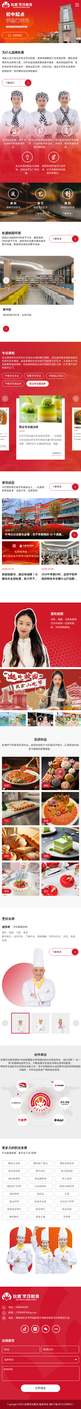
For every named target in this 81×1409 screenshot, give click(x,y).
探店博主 (40, 1209)
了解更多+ (13, 213)
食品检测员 (14, 1178)
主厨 (66, 1194)
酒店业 (40, 1194)
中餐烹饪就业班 (13, 383)
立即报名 (40, 1388)
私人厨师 (67, 1178)
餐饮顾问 (14, 1216)
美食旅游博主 (14, 1209)
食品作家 (67, 1209)
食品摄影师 (40, 1178)
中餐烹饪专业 (12, 375)
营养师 (66, 1216)
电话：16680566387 (18, 1307)
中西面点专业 (56, 375)
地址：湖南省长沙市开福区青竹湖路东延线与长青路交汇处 (39, 1317)
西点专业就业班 (37, 383)
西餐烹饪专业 (34, 375)
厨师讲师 (14, 1194)
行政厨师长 (40, 1186)
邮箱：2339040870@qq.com (22, 1312)
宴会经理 (14, 1201)
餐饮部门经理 (14, 1186)
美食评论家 (40, 1201)
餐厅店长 (40, 1171)
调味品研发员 (67, 1163)
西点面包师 (67, 1171)
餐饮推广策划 (40, 1163)
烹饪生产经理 (67, 1201)
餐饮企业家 (14, 1163)
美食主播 (40, 1216)
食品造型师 (14, 1171)
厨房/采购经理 (66, 1186)
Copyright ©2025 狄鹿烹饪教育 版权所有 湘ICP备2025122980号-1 (40, 1404)
